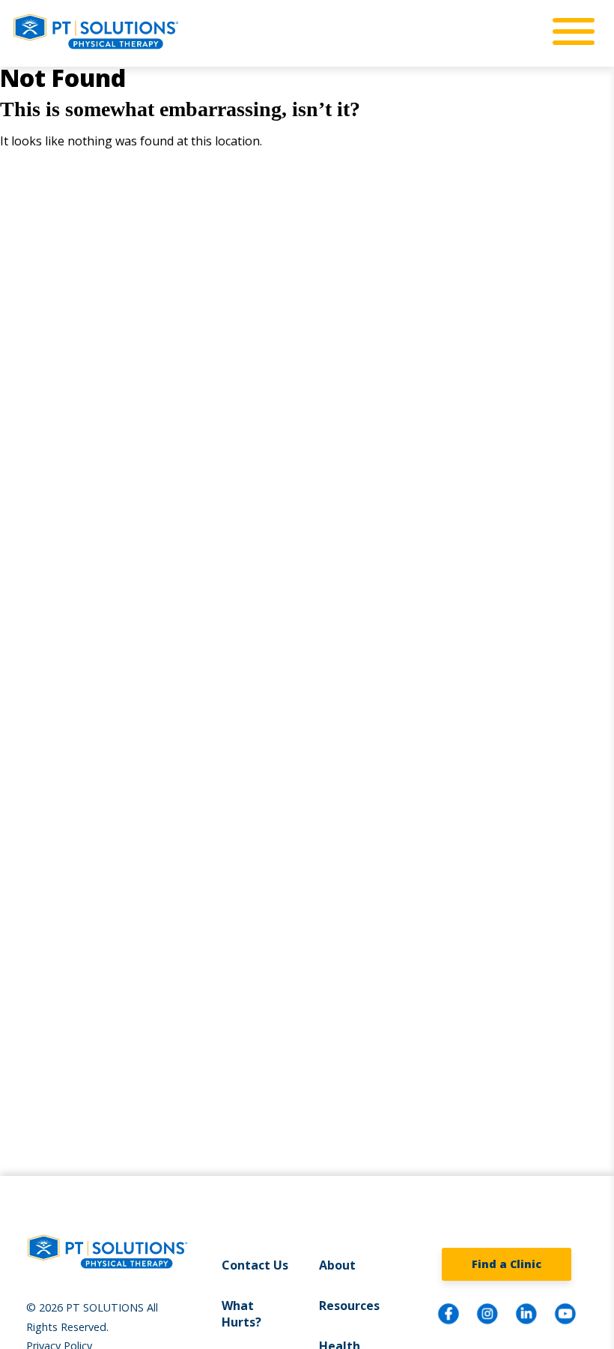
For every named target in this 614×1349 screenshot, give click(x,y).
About (337, 1265)
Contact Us (255, 1265)
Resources (349, 1305)
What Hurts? (241, 1313)
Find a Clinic (506, 1264)
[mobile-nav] (569, 32)
